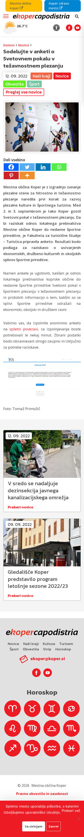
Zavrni (53, 826)
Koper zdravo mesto (59, 5)
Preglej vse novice (24, 92)
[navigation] (42, 18)
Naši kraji (31, 643)
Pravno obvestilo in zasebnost (42, 793)
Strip (47, 649)
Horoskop (63, 649)
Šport (14, 649)
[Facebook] (11, 167)
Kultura (49, 643)
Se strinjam (33, 826)
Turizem (66, 643)
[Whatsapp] (59, 167)
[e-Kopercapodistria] (41, 16)
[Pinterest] (11, 175)
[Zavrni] (78, 819)
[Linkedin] (43, 167)
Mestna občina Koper (20, 5)
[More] (27, 175)
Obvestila (31, 649)
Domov (9, 45)
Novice (23, 45)
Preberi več (71, 810)
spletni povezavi (23, 328)
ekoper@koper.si (47, 658)
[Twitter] (27, 167)
